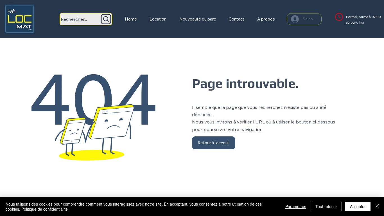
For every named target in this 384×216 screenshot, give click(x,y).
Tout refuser (326, 206)
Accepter (358, 206)
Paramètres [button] (295, 206)
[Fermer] (377, 206)
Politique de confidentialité (44, 209)
